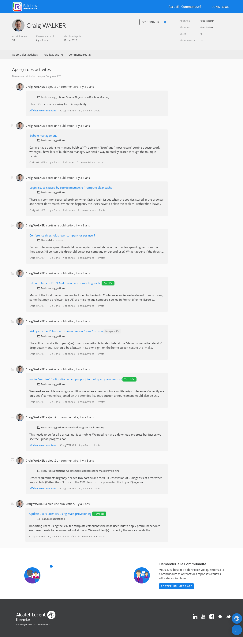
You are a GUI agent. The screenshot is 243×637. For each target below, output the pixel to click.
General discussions (52, 240)
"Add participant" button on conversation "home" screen (66, 331)
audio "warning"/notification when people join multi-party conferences (75, 379)
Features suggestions (53, 97)
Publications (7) (53, 54)
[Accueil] (25, 6)
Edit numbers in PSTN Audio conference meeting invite (65, 283)
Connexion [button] (220, 7)
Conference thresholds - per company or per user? (62, 235)
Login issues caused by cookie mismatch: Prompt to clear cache (70, 187)
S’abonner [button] (150, 22)
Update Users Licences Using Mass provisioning (92, 470)
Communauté (191, 7)
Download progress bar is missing (85, 427)
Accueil (174, 7)
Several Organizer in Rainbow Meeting (87, 97)
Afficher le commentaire (42, 110)
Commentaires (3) (80, 54)
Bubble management (43, 135)
